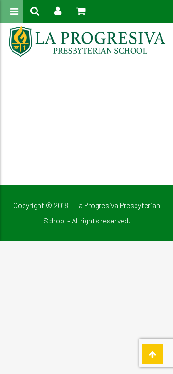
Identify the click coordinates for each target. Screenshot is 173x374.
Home (70, 90)
